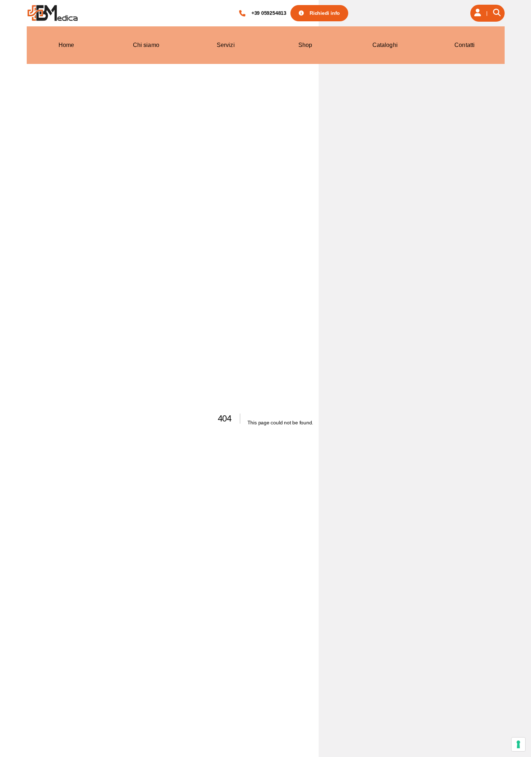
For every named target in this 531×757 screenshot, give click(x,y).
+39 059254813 (268, 13)
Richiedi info (325, 13)
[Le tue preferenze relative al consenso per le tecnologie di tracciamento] (518, 744)
